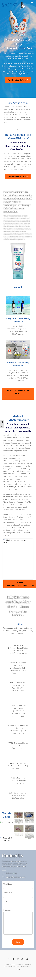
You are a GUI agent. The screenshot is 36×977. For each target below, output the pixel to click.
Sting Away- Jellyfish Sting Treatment (18, 320)
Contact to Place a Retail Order (18, 392)
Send (18, 942)
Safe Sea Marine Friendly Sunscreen (18, 364)
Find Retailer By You (17, 80)
